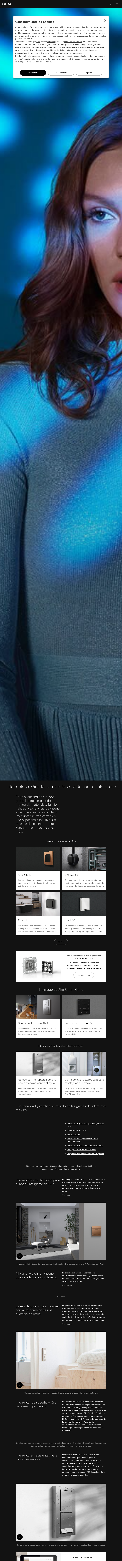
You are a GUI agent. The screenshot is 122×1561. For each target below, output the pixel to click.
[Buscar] (111, 4)
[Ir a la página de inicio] (7, 4)
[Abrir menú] (117, 4)
